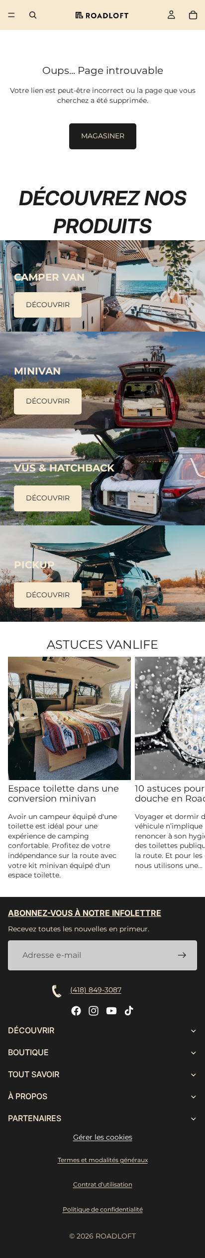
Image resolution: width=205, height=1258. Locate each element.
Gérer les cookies (102, 1137)
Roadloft (116, 1236)
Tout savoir (33, 1075)
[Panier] (193, 15)
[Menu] (11, 14)
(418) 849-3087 (95, 989)
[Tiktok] (129, 1011)
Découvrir (48, 304)
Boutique (28, 1053)
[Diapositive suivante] (186, 769)
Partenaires (34, 1119)
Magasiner (102, 135)
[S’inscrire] (182, 955)
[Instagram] (94, 1011)
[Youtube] (111, 1011)
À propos (27, 1097)
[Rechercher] (33, 15)
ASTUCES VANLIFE (102, 644)
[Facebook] (76, 1011)
